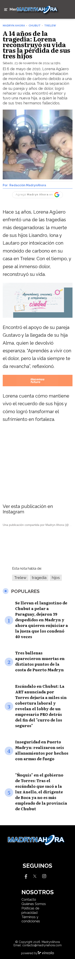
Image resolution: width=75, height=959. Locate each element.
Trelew (20, 577)
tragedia (39, 577)
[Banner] (37, 317)
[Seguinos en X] (35, 876)
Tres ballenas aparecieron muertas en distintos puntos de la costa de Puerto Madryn (40, 661)
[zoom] (37, 144)
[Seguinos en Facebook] (25, 876)
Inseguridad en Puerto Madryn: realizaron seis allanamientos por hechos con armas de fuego (41, 750)
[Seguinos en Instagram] (44, 876)
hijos (56, 577)
